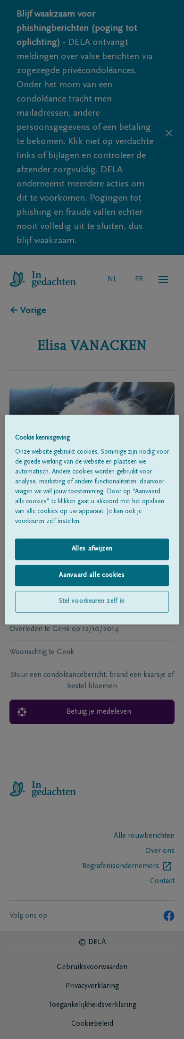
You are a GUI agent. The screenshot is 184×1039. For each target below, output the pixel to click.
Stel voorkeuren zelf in (92, 601)
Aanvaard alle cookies (92, 575)
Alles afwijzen (92, 549)
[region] (92, 519)
